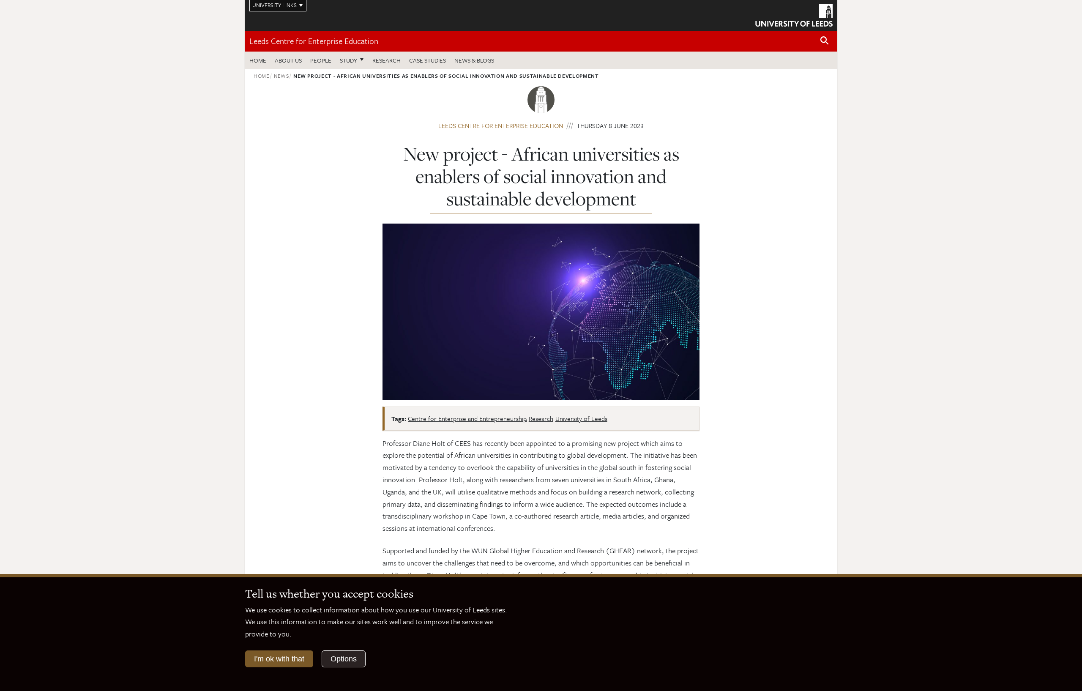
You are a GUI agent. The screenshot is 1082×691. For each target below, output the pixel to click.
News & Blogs (474, 60)
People (320, 60)
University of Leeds (581, 418)
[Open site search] (824, 40)
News (281, 75)
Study (348, 60)
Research (386, 60)
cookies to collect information (314, 609)
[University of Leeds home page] (794, 14)
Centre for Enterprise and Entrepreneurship (467, 418)
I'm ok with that (279, 659)
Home (257, 60)
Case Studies (427, 60)
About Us (288, 60)
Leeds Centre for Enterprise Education (313, 40)
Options (344, 659)
